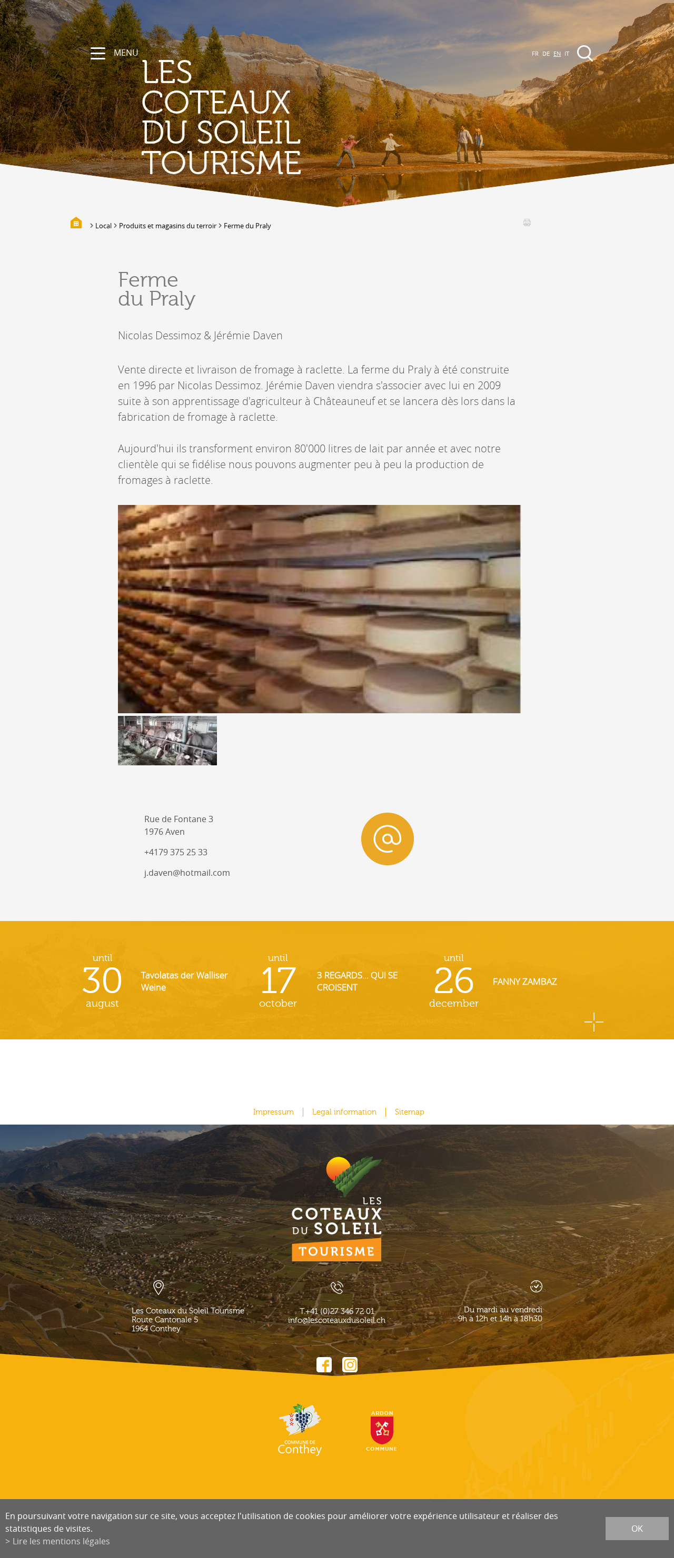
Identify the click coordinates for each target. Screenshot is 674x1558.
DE (546, 53)
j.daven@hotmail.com (187, 872)
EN (557, 53)
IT (566, 53)
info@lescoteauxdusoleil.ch (336, 1320)
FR (535, 53)
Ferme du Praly (247, 225)
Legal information (344, 1112)
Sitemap (409, 1112)
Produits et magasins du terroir (167, 225)
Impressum (273, 1112)
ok (637, 1528)
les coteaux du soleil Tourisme (221, 118)
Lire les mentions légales (61, 1541)
